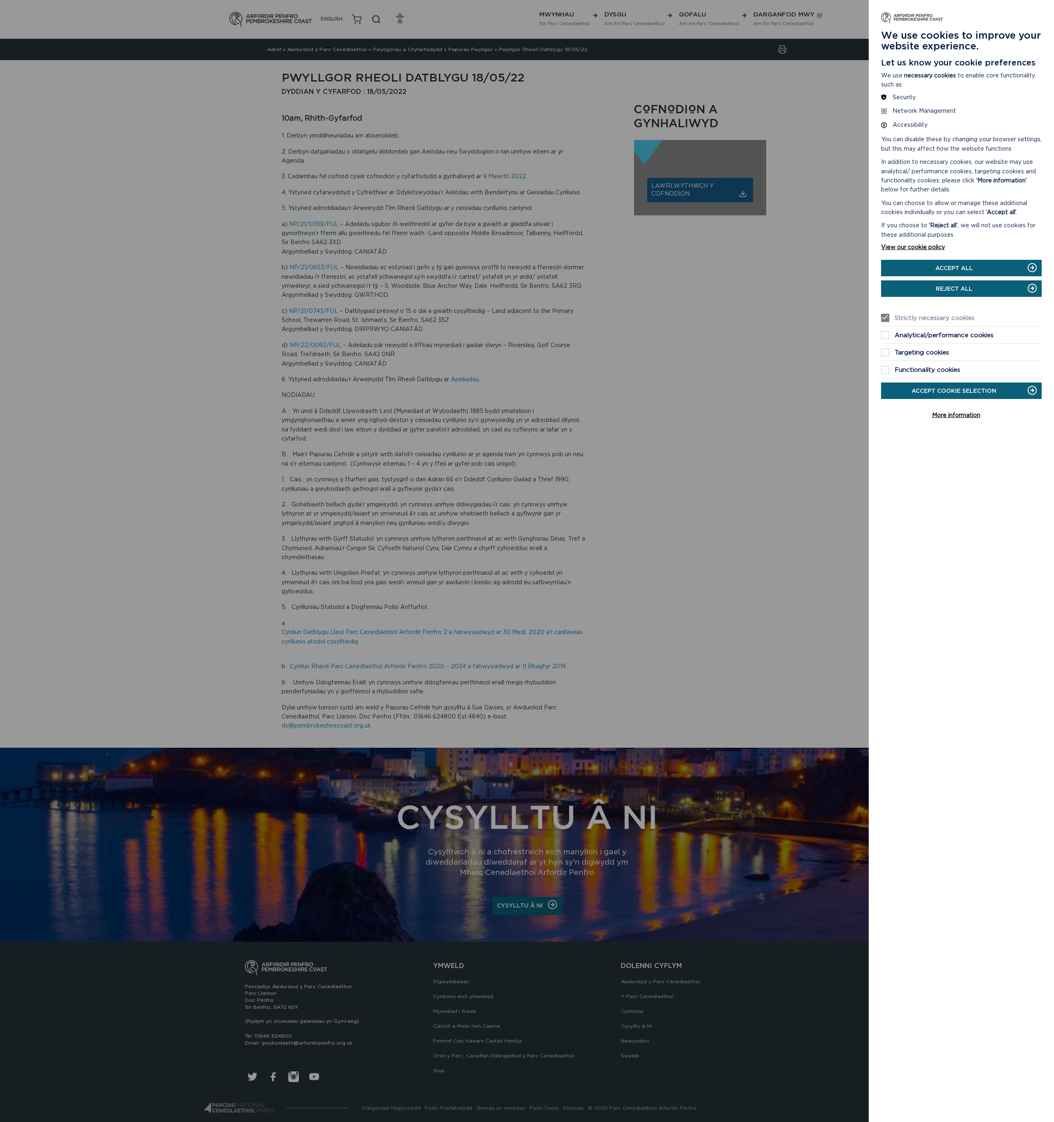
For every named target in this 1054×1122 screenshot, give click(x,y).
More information (956, 415)
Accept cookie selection (954, 390)
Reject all (954, 288)
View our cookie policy (913, 247)
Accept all (954, 268)
